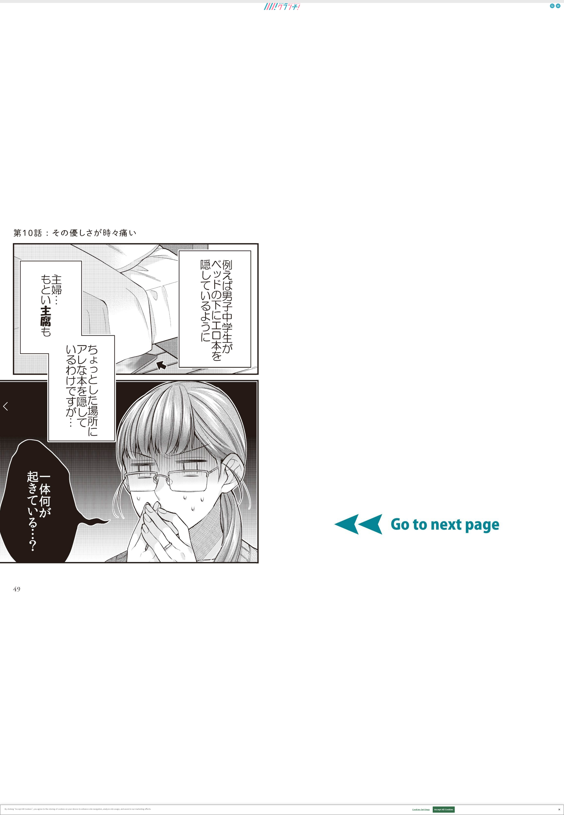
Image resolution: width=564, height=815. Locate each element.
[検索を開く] (552, 6)
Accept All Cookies (443, 809)
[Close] (559, 809)
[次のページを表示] (5, 406)
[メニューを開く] (558, 6)
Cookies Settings (421, 809)
